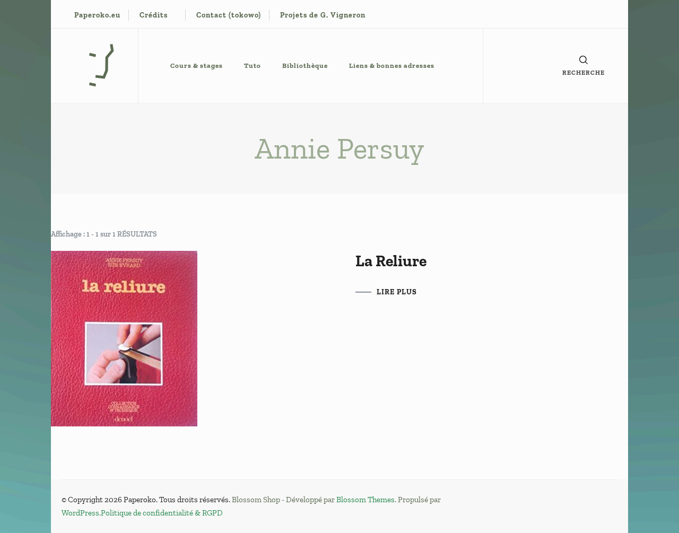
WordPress (80, 513)
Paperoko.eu (97, 15)
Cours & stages (196, 65)
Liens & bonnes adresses (391, 65)
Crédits (154, 15)
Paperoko (140, 499)
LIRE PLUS (397, 292)
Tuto (252, 65)
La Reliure (390, 260)
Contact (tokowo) (228, 15)
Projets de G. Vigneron (322, 15)
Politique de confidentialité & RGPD (162, 513)
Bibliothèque (305, 65)
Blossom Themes (365, 499)
